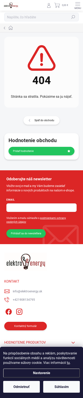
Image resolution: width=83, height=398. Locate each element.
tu (68, 363)
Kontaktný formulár (25, 326)
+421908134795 (24, 299)
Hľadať (73, 17)
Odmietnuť (21, 387)
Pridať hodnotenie (23, 151)
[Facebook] (8, 311)
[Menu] (77, 5)
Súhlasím (61, 387)
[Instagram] (18, 311)
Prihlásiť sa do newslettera (26, 233)
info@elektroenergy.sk (27, 291)
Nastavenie (41, 373)
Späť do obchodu (44, 120)
